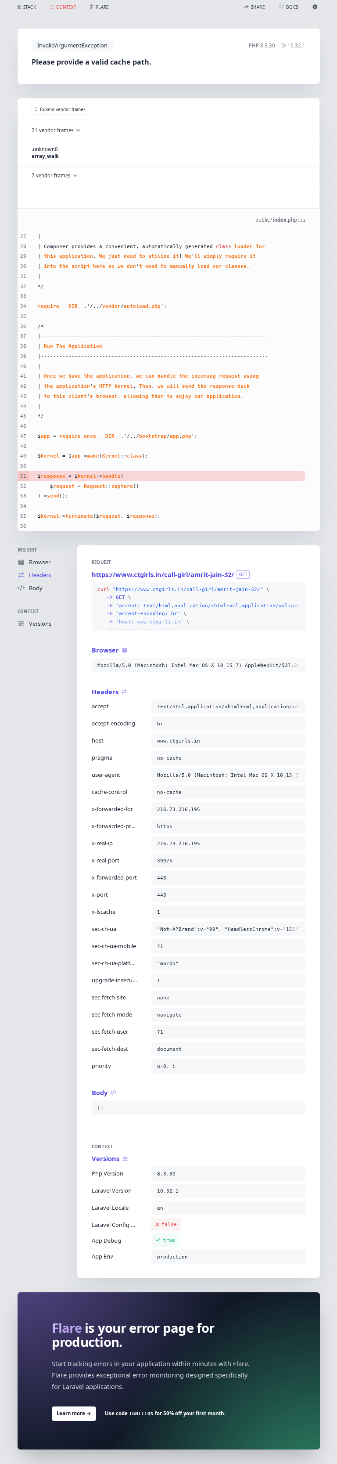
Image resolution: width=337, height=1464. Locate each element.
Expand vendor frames (63, 109)
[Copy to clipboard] (297, 589)
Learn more (74, 1413)
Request (27, 550)
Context (28, 611)
